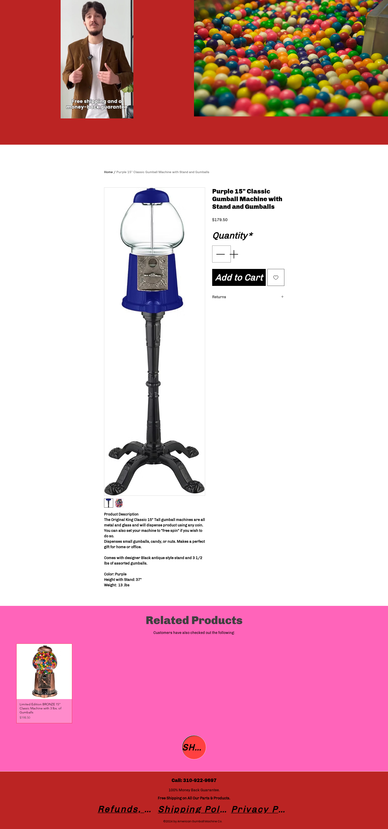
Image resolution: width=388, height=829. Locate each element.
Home (108, 172)
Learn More (232, 231)
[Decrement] (220, 264)
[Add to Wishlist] (275, 287)
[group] (194, 683)
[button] (128, 114)
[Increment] (234, 264)
